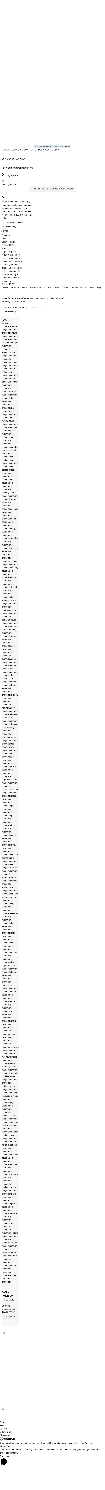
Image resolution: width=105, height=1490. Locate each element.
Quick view (12, 1322)
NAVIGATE (33, 1334)
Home (5, 298)
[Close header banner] (3, 1414)
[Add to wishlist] (5, 1286)
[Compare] (5, 1322)
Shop (31, 1347)
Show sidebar (11, 307)
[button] (10, 1316)
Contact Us (33, 1360)
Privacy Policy (35, 1343)
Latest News (34, 1356)
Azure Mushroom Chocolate (8, 1295)
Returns (32, 1352)
